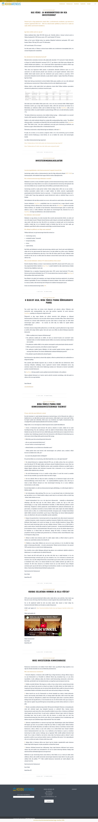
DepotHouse (64, 108)
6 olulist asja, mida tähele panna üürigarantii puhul (49, 301)
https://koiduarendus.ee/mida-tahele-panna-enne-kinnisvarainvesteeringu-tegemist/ (43, 143)
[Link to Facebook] (95, 4)
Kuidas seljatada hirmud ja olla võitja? (49, 591)
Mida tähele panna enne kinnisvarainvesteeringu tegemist (49, 405)
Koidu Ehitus (49, 152)
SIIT (60, 129)
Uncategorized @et (49, 10)
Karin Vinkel (49, 291)
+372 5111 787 (9, 0)
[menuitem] (62, 4)
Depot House (46, 266)
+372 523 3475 (19, 0)
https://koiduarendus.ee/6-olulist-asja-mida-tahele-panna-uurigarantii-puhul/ (41, 146)
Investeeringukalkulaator (49, 160)
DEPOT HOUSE (69, 173)
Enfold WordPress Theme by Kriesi (30, 818)
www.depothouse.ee (28, 386)
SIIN (45, 285)
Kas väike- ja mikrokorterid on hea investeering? (49, 13)
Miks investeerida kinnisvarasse (49, 660)
